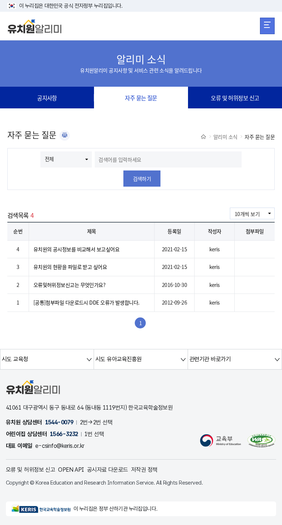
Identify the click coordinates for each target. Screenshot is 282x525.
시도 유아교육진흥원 (118, 359)
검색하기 (142, 178)
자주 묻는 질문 (141, 98)
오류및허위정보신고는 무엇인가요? (69, 284)
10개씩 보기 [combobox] (247, 213)
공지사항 (47, 98)
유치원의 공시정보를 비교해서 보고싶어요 (76, 249)
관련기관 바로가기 (210, 359)
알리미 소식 (225, 136)
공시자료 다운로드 (107, 469)
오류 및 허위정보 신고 (235, 98)
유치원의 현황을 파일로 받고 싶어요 (70, 266)
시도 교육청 (15, 359)
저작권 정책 (144, 469)
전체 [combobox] (49, 158)
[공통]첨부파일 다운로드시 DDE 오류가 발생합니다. (86, 302)
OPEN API (71, 469)
